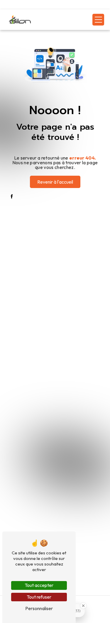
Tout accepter (39, 585)
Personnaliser (39, 608)
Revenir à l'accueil (55, 182)
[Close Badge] (83, 606)
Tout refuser (39, 597)
